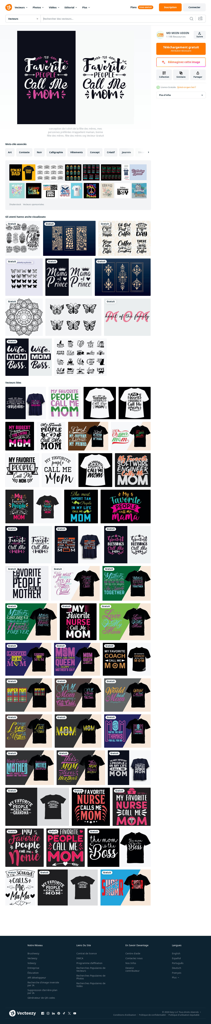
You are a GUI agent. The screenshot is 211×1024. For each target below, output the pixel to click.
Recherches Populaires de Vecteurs (90, 969)
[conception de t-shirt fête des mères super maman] (88, 436)
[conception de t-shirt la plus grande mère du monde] (29, 767)
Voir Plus (139, 190)
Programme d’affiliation (89, 963)
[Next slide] (145, 152)
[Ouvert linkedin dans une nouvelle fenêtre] (53, 1013)
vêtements (76, 152)
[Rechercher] (191, 19)
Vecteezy (32, 958)
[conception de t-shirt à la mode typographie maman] (28, 695)
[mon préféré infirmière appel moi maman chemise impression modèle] (78, 621)
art (10, 152)
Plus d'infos (165, 95)
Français (176, 972)
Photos (37, 7)
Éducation (33, 972)
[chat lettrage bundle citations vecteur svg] (81, 357)
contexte (24, 152)
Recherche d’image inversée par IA (43, 984)
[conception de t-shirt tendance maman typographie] (125, 888)
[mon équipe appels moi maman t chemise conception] (20, 888)
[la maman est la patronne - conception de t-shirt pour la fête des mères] (119, 847)
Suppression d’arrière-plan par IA (42, 991)
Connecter (194, 7)
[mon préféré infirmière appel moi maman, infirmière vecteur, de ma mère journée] (132, 807)
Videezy (32, 963)
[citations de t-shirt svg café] (124, 238)
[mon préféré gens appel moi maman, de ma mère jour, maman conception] (65, 847)
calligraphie (56, 152)
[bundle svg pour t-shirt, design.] (24, 277)
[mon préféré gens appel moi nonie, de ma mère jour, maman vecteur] (24, 847)
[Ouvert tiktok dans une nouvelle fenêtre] (64, 1013)
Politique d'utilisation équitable (183, 1014)
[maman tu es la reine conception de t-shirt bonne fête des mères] (77, 659)
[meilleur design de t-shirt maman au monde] (127, 695)
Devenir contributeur (132, 969)
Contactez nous (134, 958)
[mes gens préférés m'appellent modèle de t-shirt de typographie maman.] (126, 506)
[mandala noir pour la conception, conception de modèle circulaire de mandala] (24, 317)
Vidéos (53, 7)
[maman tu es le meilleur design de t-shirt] (127, 731)
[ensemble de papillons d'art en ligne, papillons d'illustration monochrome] (73, 317)
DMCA (79, 958)
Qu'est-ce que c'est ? (186, 87)
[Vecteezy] (8, 7)
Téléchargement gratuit (181, 48)
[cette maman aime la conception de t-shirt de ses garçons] (81, 767)
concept (95, 152)
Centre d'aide (132, 953)
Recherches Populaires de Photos (90, 977)
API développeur (37, 977)
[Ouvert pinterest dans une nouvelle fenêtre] (58, 1013)
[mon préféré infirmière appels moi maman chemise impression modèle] (91, 807)
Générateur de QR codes (41, 997)
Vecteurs (20, 7)
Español (176, 958)
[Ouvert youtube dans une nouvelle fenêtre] (74, 1013)
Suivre (199, 36)
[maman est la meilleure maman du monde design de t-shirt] (78, 695)
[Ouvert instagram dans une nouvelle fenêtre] (48, 1013)
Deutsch (176, 968)
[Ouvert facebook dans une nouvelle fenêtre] (42, 1013)
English (176, 953)
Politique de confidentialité (152, 1014)
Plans (133, 7)
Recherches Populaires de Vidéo (90, 985)
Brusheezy (33, 953)
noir (39, 152)
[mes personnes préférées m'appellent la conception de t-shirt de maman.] (68, 888)
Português (177, 963)
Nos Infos (130, 963)
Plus (84, 7)
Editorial (69, 7)
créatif (111, 152)
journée (126, 152)
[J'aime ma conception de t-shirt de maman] (125, 621)
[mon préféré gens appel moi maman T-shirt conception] (33, 506)
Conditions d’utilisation (124, 1014)
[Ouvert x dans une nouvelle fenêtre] (69, 1013)
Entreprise (33, 968)
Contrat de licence (86, 953)
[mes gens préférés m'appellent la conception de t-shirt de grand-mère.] (37, 807)
